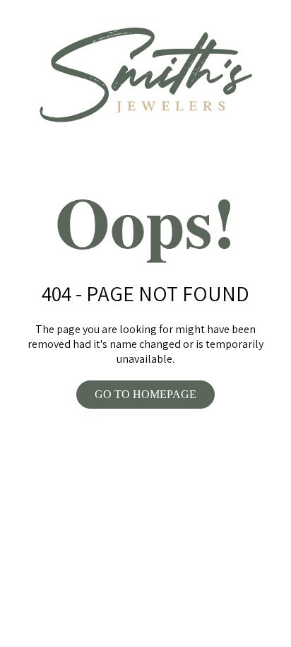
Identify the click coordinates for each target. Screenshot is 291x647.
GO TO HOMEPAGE (145, 394)
